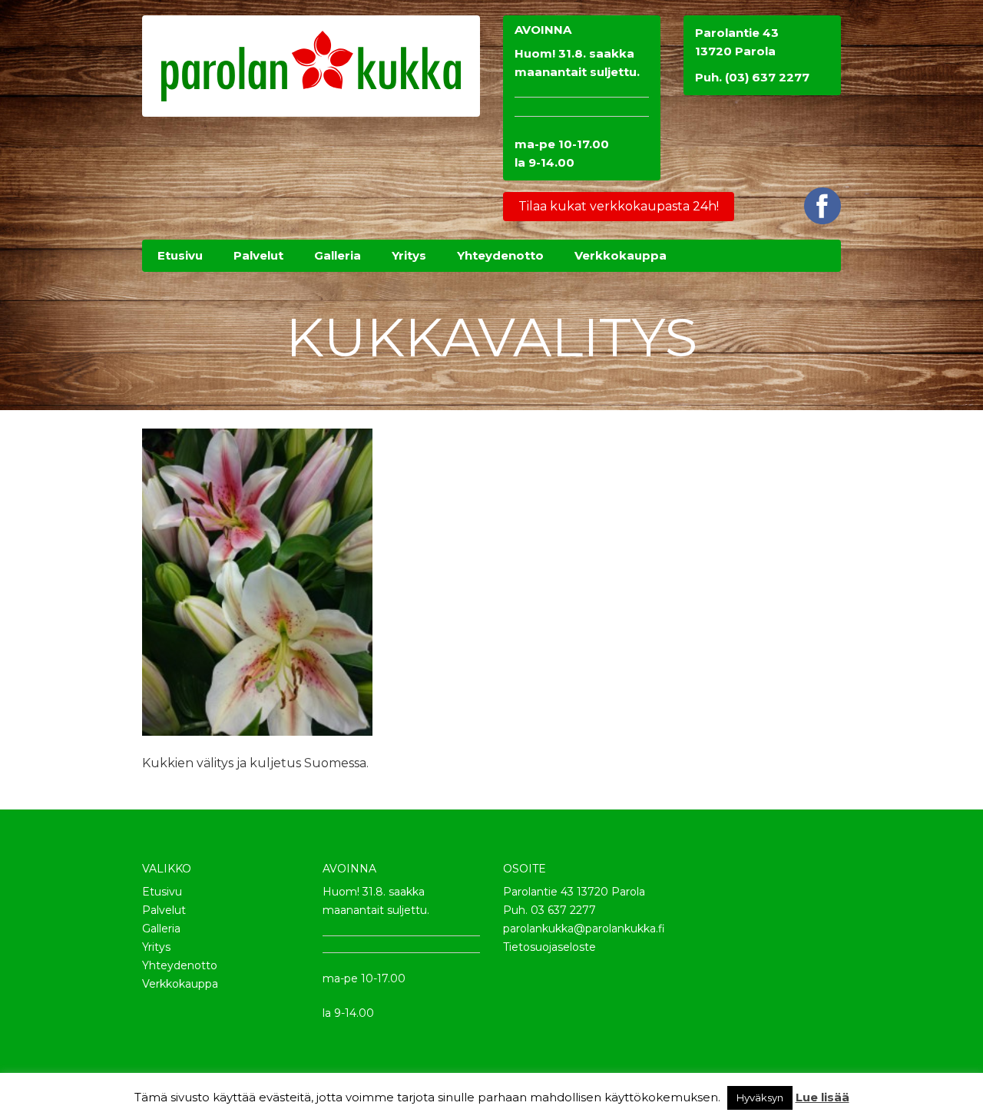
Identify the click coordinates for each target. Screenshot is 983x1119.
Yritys (156, 947)
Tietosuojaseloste (549, 947)
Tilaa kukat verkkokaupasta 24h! (618, 206)
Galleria (161, 928)
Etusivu (162, 892)
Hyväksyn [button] (759, 1097)
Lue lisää (822, 1097)
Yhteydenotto (179, 965)
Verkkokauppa (180, 984)
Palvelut (164, 910)
